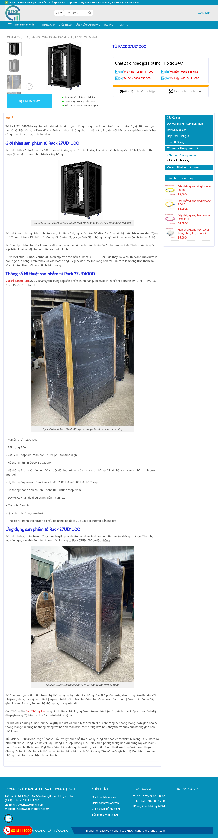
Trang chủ (15, 37)
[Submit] (90, 13)
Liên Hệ (124, 24)
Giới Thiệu (65, 24)
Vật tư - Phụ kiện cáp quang (183, 167)
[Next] (100, 66)
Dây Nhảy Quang (176, 130)
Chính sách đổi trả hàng (106, 808)
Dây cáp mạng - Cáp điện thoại (185, 123)
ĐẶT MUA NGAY (29, 101)
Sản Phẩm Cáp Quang (88, 24)
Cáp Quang (173, 117)
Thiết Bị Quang (175, 142)
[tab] (9, 118)
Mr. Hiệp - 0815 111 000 (138, 71)
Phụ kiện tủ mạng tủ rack (182, 155)
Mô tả (9, 117)
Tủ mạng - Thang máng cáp (47, 37)
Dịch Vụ (108, 24)
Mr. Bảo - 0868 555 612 (184, 71)
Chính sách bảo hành (104, 797)
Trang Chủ (48, 24)
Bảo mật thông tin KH (105, 814)
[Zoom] (29, 86)
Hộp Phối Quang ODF (179, 136)
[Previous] (31, 66)
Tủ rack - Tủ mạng (84, 37)
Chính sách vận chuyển (105, 803)
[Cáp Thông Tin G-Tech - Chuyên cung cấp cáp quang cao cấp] (27, 13)
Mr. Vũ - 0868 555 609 (137, 78)
